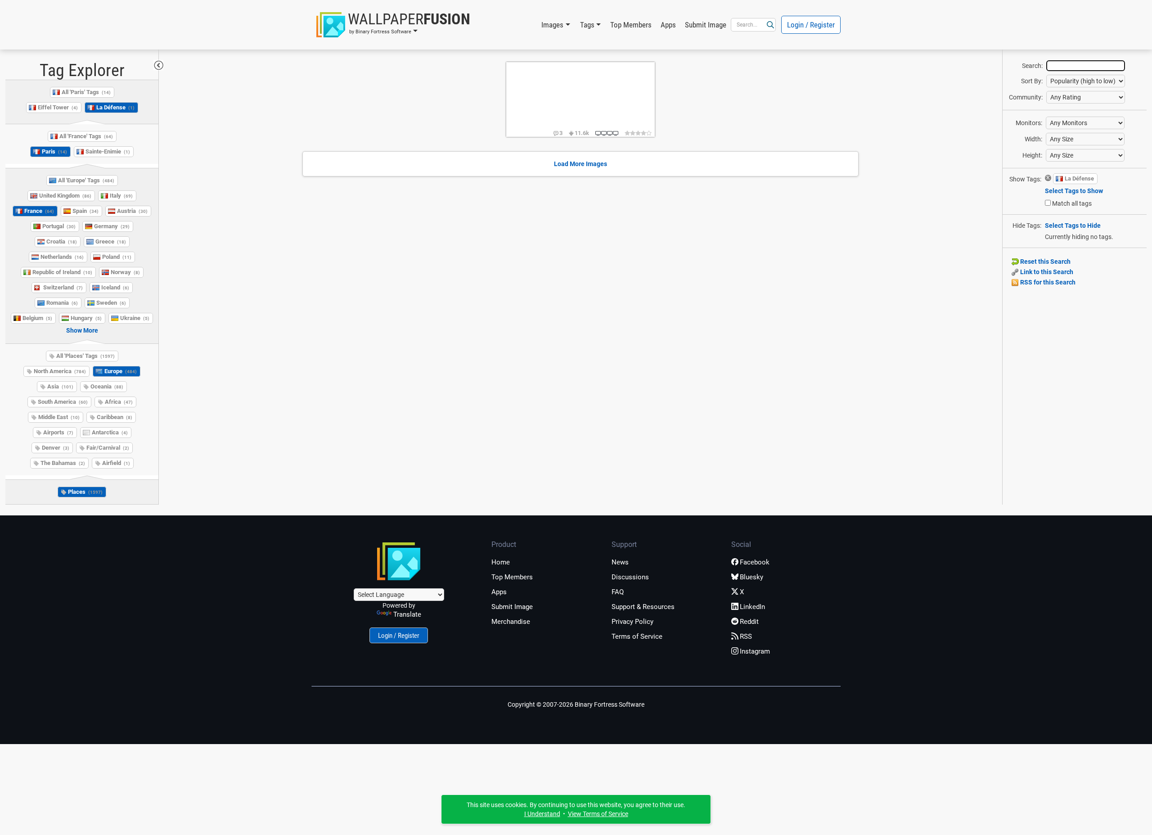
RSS (746, 636)
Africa (119, 401)
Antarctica (110, 432)
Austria (132, 211)
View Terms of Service (598, 813)
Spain (85, 211)
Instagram (755, 651)
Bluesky (751, 577)
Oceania (106, 386)
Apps (668, 24)
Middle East (59, 417)
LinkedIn (752, 607)
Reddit (749, 622)
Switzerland (63, 287)
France (39, 211)
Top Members (631, 24)
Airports (58, 432)
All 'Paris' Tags (86, 92)
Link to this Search (1046, 271)
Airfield (116, 463)
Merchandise (510, 622)
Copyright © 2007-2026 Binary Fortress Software (576, 704)
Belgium (37, 318)
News (620, 562)
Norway (125, 272)
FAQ (618, 592)
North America (60, 371)
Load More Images (580, 163)
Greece (110, 241)
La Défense (115, 107)
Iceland (115, 287)
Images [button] (552, 24)
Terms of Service (637, 636)
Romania (62, 302)
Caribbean (114, 417)
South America (63, 401)
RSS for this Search (1047, 282)
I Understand (542, 813)
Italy (121, 195)
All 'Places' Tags (85, 355)
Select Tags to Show (1074, 190)
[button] (393, 24)
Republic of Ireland (62, 272)
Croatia (61, 241)
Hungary (86, 318)
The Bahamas (62, 463)
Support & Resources (643, 607)
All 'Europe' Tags (86, 180)
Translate (407, 614)
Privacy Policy (632, 622)
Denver (55, 447)
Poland (116, 256)
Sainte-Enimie (108, 151)
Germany (112, 226)
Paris (54, 151)
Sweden (111, 302)
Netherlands (62, 256)
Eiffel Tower (58, 107)
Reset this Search (1045, 261)
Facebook (755, 562)
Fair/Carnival (107, 447)
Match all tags (1072, 203)
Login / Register (811, 24)
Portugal (59, 226)
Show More (82, 330)
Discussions (630, 577)
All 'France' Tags (86, 136)
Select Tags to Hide (1073, 225)
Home (500, 562)
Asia (60, 386)
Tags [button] (587, 24)
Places (85, 491)
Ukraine (134, 318)
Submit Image (705, 24)
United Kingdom (65, 195)
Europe (120, 371)
